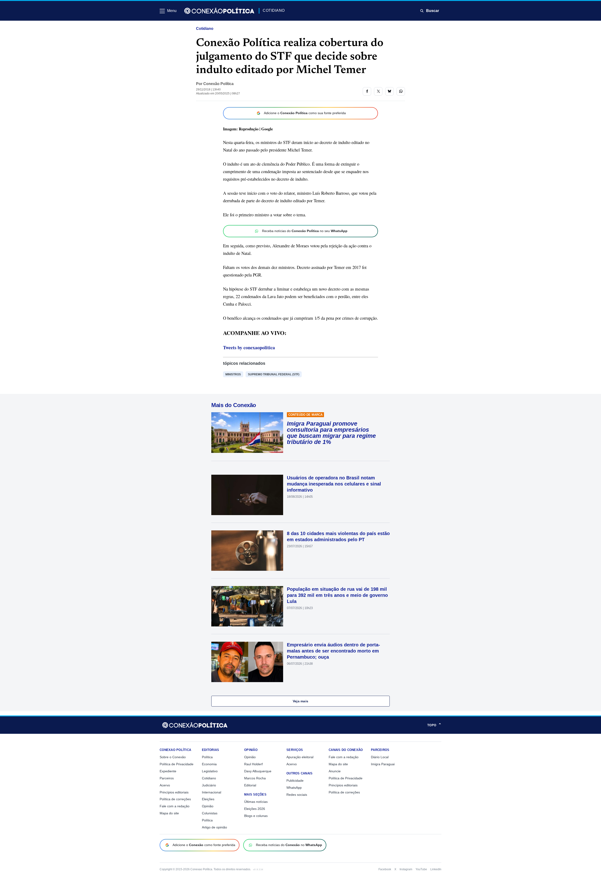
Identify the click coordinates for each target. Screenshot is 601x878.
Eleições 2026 (254, 809)
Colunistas (209, 813)
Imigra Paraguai (383, 764)
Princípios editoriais (174, 792)
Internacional (211, 792)
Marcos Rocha (255, 778)
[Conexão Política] (219, 11)
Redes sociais (296, 794)
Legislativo (210, 771)
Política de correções (175, 799)
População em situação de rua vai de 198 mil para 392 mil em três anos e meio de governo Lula (337, 595)
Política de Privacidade (176, 764)
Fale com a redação (174, 806)
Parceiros (167, 778)
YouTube (421, 869)
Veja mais (300, 701)
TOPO (434, 725)
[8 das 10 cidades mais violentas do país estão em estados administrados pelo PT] (247, 550)
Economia (209, 764)
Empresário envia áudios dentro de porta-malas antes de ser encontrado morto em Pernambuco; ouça (333, 651)
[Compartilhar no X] (378, 91)
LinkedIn (435, 869)
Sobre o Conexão (173, 757)
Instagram (406, 869)
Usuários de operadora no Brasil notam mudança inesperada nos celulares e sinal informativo (334, 484)
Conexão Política (218, 84)
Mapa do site (169, 813)
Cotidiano (204, 29)
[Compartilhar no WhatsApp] (401, 91)
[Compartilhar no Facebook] (367, 91)
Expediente (168, 771)
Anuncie (335, 771)
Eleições (208, 799)
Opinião (207, 806)
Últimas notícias (256, 802)
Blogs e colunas (256, 816)
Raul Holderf (253, 764)
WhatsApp (294, 787)
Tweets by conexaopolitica (249, 347)
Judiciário (209, 785)
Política (207, 757)
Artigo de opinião (214, 827)
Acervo (165, 785)
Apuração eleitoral (299, 757)
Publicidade (295, 780)
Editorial (250, 785)
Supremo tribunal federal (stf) (273, 374)
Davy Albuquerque (257, 771)
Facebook (384, 869)
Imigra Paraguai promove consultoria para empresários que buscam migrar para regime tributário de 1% (331, 432)
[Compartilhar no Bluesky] (389, 91)
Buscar (432, 11)
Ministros (233, 374)
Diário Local (380, 757)
